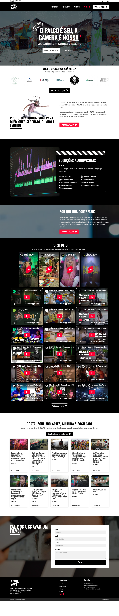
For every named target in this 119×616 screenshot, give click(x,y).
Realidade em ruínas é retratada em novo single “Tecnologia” (59, 455)
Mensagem (58, 549)
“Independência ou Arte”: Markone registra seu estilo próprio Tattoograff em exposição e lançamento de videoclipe (38, 458)
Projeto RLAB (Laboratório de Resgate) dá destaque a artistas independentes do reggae (18, 494)
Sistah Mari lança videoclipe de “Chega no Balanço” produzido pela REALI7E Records (79, 456)
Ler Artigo (13, 463)
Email (56, 536)
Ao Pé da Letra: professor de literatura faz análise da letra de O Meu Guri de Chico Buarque (100, 457)
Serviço (57, 543)
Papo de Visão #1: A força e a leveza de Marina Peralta (79, 491)
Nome (56, 529)
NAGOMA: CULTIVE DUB (99, 490)
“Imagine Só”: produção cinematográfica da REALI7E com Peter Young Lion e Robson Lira (59, 494)
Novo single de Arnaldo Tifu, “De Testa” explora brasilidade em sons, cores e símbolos (18, 456)
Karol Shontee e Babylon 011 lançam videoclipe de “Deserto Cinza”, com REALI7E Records (39, 494)
